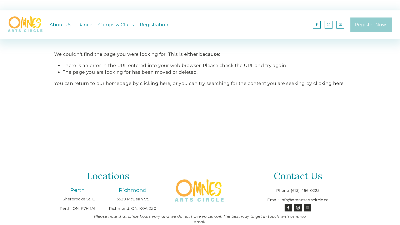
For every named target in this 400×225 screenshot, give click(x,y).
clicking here (155, 83)
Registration (154, 24)
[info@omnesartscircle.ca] (340, 25)
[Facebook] (317, 25)
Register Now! (371, 24)
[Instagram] (328, 25)
